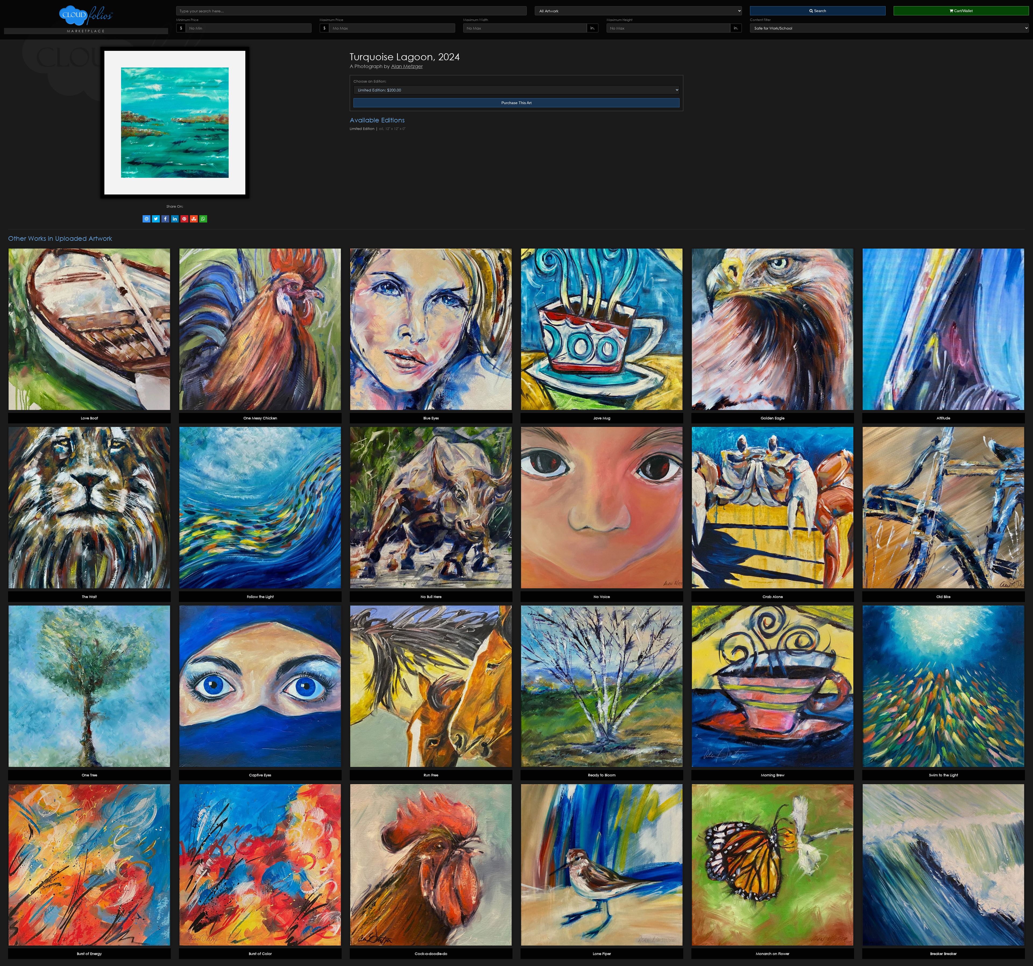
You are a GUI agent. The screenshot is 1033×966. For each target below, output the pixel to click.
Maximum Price (331, 20)
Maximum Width (475, 20)
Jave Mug (601, 418)
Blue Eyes (431, 418)
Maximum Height (619, 20)
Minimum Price (187, 20)
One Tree (89, 775)
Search (819, 11)
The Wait (89, 597)
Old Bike (943, 597)
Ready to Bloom (601, 775)
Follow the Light (260, 597)
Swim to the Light (943, 775)
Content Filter (760, 20)
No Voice (602, 597)
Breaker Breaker (943, 953)
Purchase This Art (516, 103)
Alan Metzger (407, 66)
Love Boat (89, 418)
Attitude (943, 418)
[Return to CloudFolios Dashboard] (86, 15)
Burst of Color (260, 953)
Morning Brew (772, 775)
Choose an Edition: (369, 81)
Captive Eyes (260, 775)
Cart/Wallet (963, 11)
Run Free (431, 775)
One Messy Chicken (260, 418)
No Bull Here (431, 597)
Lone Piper (602, 953)
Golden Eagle (772, 418)
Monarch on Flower (772, 953)
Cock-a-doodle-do (431, 953)
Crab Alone (773, 597)
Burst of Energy (89, 953)
